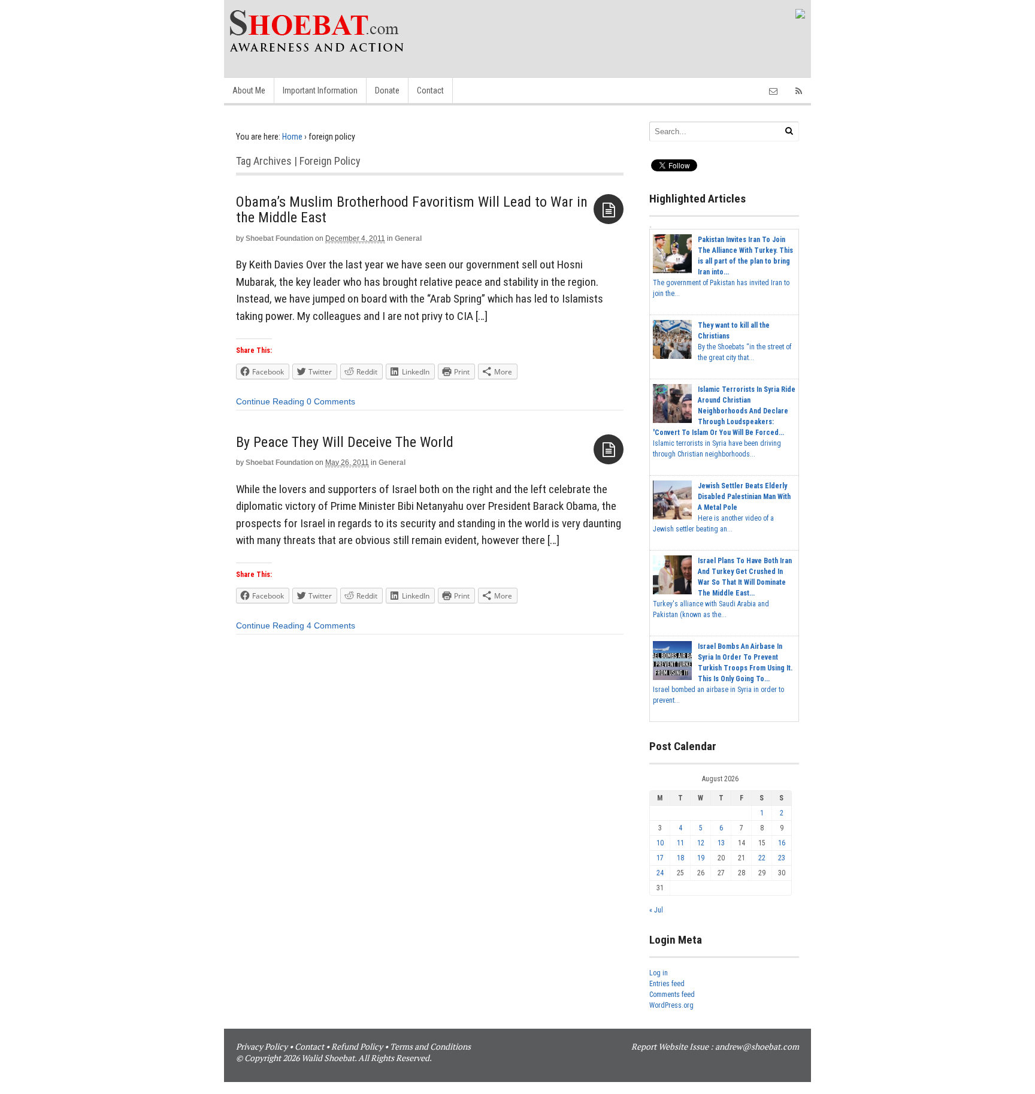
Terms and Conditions (430, 1046)
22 (761, 858)
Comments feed (672, 994)
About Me (248, 90)
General (408, 238)
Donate (387, 90)
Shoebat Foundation (279, 238)
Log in (658, 973)
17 (660, 858)
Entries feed (667, 984)
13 (721, 843)
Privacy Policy (262, 1046)
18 (680, 858)
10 (660, 843)
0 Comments (331, 401)
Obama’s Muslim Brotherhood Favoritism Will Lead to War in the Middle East (412, 210)
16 (781, 843)
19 (700, 858)
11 (680, 843)
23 (781, 858)
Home (292, 136)
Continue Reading (270, 401)
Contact (430, 90)
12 (700, 843)
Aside (609, 209)
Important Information (320, 90)
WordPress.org (671, 1005)
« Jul (656, 910)
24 (660, 873)
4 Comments (331, 625)
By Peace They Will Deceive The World (344, 442)
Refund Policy (357, 1046)
